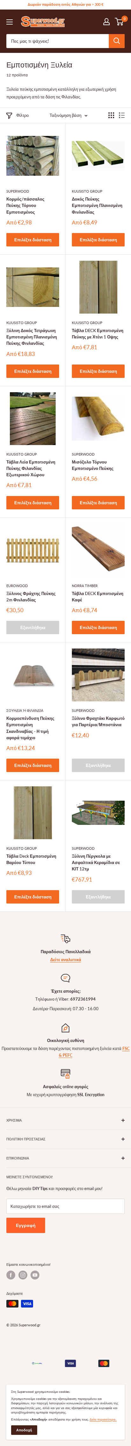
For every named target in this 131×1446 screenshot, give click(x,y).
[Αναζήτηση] (117, 41)
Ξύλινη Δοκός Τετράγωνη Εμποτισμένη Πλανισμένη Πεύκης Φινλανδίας (31, 337)
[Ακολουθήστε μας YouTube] (35, 1275)
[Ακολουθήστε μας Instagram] (22, 1275)
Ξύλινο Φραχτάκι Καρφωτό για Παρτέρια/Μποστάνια (98, 721)
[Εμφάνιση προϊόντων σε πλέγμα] (111, 115)
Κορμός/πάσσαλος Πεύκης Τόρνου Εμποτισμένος (25, 205)
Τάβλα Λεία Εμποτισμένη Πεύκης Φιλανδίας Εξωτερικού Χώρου (30, 468)
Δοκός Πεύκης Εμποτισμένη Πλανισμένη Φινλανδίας (97, 205)
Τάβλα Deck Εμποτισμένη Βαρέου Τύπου (31, 859)
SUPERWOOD (17, 191)
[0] (119, 21)
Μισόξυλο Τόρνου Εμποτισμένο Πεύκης (93, 465)
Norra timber (85, 586)
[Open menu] (9, 22)
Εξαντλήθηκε (32, 627)
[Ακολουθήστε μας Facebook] (10, 1275)
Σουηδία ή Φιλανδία (24, 710)
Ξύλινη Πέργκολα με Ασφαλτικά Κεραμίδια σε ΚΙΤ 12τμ (96, 862)
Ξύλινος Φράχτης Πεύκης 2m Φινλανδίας (31, 596)
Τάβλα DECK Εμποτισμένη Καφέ (97, 596)
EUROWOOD (17, 586)
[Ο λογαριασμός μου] (106, 21)
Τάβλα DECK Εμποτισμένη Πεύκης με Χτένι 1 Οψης (97, 333)
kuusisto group (87, 191)
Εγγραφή (26, 1225)
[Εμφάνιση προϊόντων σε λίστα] (122, 115)
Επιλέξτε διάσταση (33, 239)
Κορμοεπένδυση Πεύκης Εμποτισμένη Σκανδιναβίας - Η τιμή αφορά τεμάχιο (30, 728)
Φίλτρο (22, 115)
